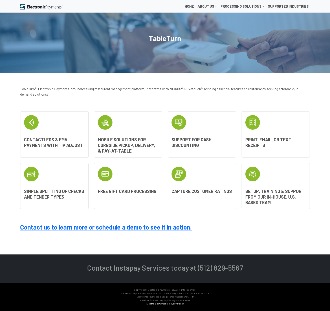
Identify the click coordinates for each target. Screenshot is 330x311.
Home (189, 6)
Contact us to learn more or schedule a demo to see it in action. (106, 227)
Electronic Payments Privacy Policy (165, 303)
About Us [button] (206, 6)
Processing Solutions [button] (241, 6)
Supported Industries (288, 6)
